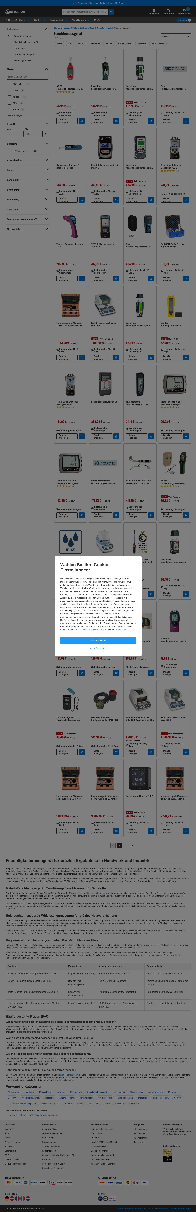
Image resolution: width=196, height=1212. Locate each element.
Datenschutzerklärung (90, 629)
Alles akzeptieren (98, 640)
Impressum (121, 629)
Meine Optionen (98, 648)
